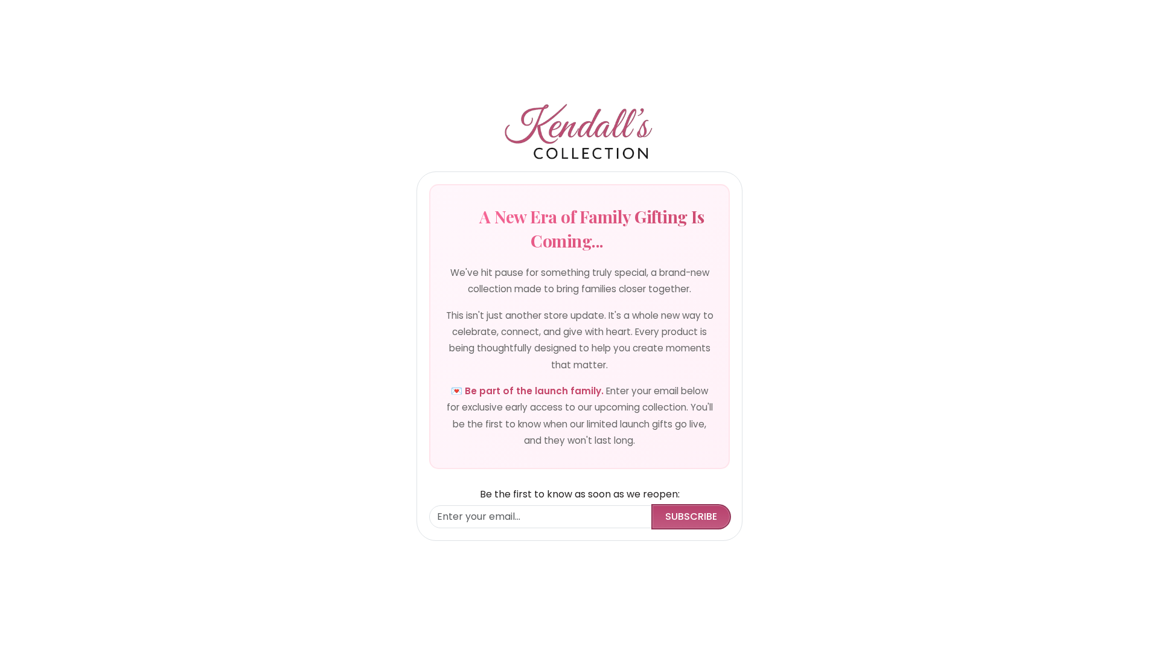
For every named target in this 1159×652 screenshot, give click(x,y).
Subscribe (691, 516)
